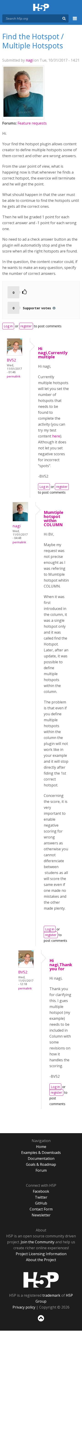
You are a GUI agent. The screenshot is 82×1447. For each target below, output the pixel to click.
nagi (29, 60)
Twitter (41, 1197)
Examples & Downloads (41, 1152)
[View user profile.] (23, 115)
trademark (51, 1295)
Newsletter (41, 1215)
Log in (8, 326)
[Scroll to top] (41, 1321)
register (26, 326)
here (56, 436)
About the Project (41, 1259)
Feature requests (32, 123)
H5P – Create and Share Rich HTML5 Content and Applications (41, 8)
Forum (41, 1170)
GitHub (41, 1203)
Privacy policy (24, 1307)
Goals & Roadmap (41, 1164)
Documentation (41, 1158)
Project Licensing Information (41, 1253)
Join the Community (37, 1241)
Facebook (41, 1191)
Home (41, 1146)
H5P (41, 1280)
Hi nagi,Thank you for (60, 964)
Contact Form (41, 1209)
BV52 (11, 360)
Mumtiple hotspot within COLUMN (53, 518)
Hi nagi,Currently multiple (52, 352)
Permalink (13, 376)
